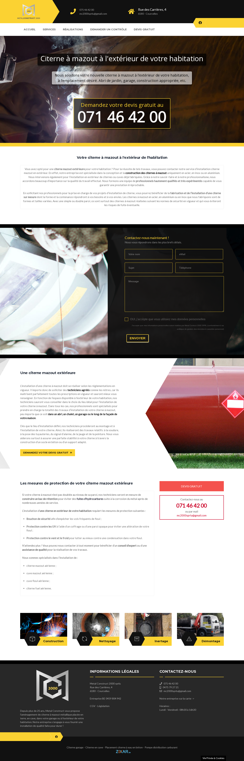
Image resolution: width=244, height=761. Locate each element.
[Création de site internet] (122, 751)
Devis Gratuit (144, 29)
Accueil (30, 29)
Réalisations (73, 29)
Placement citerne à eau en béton (124, 747)
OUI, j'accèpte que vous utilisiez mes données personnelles (167, 319)
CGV (92, 705)
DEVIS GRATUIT (191, 486)
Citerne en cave (94, 747)
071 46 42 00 (86, 9)
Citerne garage (75, 747)
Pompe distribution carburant (161, 747)
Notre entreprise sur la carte (175, 698)
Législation (103, 705)
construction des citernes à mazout (146, 172)
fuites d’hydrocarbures (90, 498)
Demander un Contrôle (108, 29)
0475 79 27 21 (171, 687)
